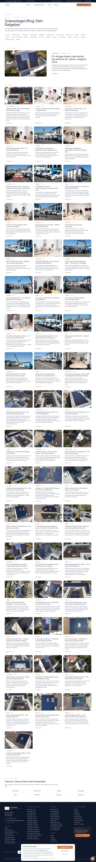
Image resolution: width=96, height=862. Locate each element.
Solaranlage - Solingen (32, 824)
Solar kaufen (81, 794)
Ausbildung (53, 839)
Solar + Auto (59, 794)
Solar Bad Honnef (78, 816)
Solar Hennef (77, 813)
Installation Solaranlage (10, 839)
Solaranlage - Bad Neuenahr (33, 831)
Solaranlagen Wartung (10, 837)
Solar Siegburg (77, 814)
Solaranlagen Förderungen (56, 824)
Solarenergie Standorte (39, 4)
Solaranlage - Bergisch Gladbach (34, 835)
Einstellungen (65, 854)
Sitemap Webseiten (54, 829)
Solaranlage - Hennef (32, 816)
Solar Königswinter (78, 818)
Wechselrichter (37, 790)
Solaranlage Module (54, 816)
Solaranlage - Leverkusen (32, 826)
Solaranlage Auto (54, 809)
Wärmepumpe (53, 820)
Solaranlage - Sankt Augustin (33, 833)
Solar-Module (15, 790)
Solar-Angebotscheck (55, 827)
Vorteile (49, 4)
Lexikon (15, 794)
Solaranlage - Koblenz (32, 818)
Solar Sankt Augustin (78, 820)
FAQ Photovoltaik (9, 830)
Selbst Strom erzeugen (10, 841)
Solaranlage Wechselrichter (56, 826)
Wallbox (59, 790)
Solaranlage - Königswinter (33, 829)
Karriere (52, 837)
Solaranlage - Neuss (31, 813)
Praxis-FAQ (37, 794)
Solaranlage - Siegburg (32, 822)
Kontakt (52, 835)
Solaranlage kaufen (54, 814)
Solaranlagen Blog (54, 813)
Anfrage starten (80, 835)
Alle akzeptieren (65, 847)
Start (6, 14)
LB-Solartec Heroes (9, 833)
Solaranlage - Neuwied (32, 820)
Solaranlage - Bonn (31, 811)
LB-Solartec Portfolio (9, 835)
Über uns (7, 828)
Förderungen (81, 790)
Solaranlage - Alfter (31, 814)
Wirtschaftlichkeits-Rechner (11, 832)
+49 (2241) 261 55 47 (30, 1)
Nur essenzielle (65, 851)
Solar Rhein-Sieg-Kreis (79, 824)
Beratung (56, 4)
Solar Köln (76, 809)
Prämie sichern (53, 841)
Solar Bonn (76, 811)
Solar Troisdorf (77, 822)
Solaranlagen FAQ (54, 811)
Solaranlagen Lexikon (55, 822)
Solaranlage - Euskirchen (32, 837)
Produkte (28, 4)
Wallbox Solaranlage (55, 818)
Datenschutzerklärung (34, 858)
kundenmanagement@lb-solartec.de (14, 1)
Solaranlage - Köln (31, 809)
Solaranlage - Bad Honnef (33, 827)
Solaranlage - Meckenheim (33, 838)
